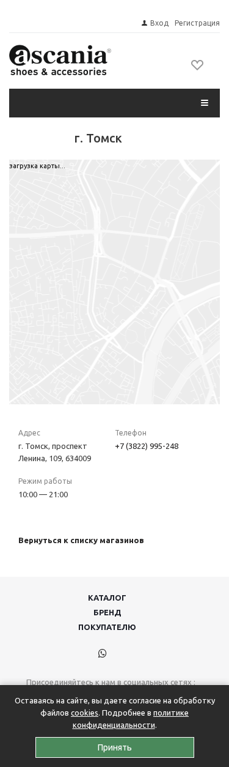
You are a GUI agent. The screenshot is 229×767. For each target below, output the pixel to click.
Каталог (107, 597)
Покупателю (107, 627)
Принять (115, 747)
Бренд (107, 612)
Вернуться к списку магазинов (81, 540)
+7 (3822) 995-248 (146, 446)
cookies (84, 712)
